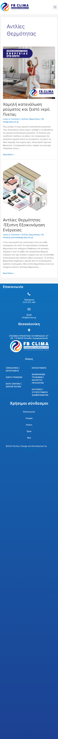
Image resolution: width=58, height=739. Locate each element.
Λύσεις (29, 425)
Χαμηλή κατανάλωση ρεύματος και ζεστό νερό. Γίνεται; (27, 109)
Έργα (29, 431)
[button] (55, 7)
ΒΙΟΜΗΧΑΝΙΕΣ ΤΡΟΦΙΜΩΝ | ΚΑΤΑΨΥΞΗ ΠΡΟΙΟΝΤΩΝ (38, 378)
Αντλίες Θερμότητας (31, 119)
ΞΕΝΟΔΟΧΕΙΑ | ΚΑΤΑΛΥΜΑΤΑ (13, 369)
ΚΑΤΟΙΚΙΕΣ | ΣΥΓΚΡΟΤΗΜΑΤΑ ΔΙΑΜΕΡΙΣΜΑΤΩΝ (40, 392)
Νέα (29, 438)
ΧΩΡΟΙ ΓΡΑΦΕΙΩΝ (14, 377)
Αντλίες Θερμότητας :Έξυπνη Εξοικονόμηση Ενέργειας (24, 224)
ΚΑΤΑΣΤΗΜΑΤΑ (39, 368)
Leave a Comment (11, 119)
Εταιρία (29, 418)
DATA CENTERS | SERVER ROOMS (14, 385)
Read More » (8, 154)
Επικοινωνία (29, 412)
